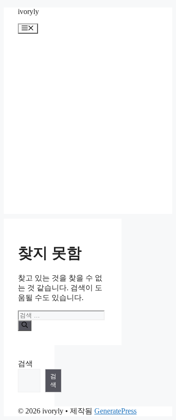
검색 (25, 364)
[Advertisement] (88, 126)
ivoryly (28, 11)
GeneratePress (115, 411)
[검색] (24, 325)
